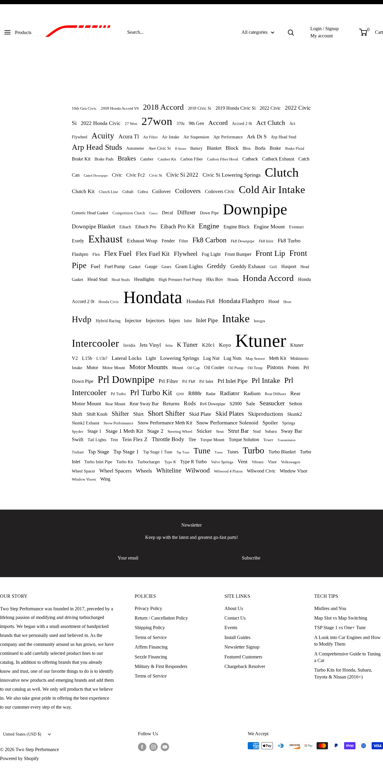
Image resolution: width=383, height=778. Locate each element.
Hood (273, 301)
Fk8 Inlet (266, 241)
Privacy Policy (148, 608)
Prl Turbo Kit (151, 392)
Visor (272, 461)
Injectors (155, 320)
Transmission (286, 440)
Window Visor (293, 470)
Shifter (120, 413)
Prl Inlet (206, 381)
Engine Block (237, 226)
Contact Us (235, 617)
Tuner (219, 452)
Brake (275, 148)
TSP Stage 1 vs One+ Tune (340, 627)
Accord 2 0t (242, 123)
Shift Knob (96, 414)
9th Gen (196, 123)
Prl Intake (266, 380)
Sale (250, 403)
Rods (190, 403)
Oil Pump (236, 368)
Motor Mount (113, 367)
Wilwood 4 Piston (228, 471)
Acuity (103, 135)
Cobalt (127, 191)
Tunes (232, 451)
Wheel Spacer (83, 471)
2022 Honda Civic (101, 123)
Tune (202, 450)
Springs (288, 423)
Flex (96, 254)
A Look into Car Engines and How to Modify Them (347, 640)
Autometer (135, 148)
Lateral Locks (127, 358)
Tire (192, 439)
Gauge (151, 266)
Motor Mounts (148, 367)
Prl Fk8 (188, 381)
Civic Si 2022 (182, 175)
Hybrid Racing (108, 320)
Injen (174, 320)
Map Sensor (255, 359)
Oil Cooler (214, 367)
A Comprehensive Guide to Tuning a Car (347, 657)
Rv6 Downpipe (212, 403)
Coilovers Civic (220, 191)
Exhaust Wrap (142, 241)
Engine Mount (269, 227)
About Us (233, 608)
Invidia (129, 345)
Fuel (95, 266)
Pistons (275, 367)
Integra (259, 321)
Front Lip (270, 253)
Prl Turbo (118, 394)
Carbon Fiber (191, 159)
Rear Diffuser (275, 394)
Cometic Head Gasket (90, 212)
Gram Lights (189, 266)
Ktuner (260, 341)
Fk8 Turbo (289, 241)
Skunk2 (294, 414)
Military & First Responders (161, 666)
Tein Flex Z (135, 439)
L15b (87, 358)
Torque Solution (244, 439)
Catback (250, 158)
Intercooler (95, 343)
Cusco (153, 213)
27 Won (131, 124)
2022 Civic (270, 108)
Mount (177, 367)
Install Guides (237, 637)
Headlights (144, 279)
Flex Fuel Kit (153, 253)
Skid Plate (200, 414)
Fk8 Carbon (209, 240)
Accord (218, 122)
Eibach (125, 226)
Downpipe (255, 209)
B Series (180, 148)
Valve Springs (222, 462)
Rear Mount (115, 403)
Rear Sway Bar (144, 403)
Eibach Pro (145, 226)
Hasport (288, 266)
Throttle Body (168, 439)
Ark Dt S (257, 137)
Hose (287, 302)
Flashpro (80, 254)
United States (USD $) (22, 734)
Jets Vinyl (150, 345)
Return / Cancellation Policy (161, 617)
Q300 (180, 394)
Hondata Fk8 (200, 301)
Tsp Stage (98, 452)
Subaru (271, 431)
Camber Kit (167, 159)
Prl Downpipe (126, 379)
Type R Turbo (193, 461)
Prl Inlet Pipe (232, 381)
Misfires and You (330, 608)
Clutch (282, 172)
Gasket (135, 266)
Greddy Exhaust (247, 266)
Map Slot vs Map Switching (340, 617)
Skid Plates (229, 413)
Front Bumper (238, 254)
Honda (232, 279)
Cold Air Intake (272, 189)
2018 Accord (163, 107)
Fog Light (211, 254)
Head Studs (121, 280)
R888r (195, 393)
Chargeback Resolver (244, 666)
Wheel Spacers (115, 471)
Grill (273, 267)
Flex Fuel (118, 253)
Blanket (214, 148)
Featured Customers (243, 656)
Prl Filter (168, 381)
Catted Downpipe (96, 175)
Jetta (169, 345)
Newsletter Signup (241, 646)
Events (230, 627)
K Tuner (187, 344)
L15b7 (101, 358)
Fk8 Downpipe (243, 241)
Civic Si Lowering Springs (232, 175)
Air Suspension (196, 136)
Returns (171, 403)
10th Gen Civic (84, 108)
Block (232, 148)
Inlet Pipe (207, 320)
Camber (146, 159)
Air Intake (170, 136)
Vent (242, 461)
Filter (183, 241)
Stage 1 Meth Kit (124, 431)
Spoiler (270, 423)
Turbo (253, 450)
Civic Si (155, 175)
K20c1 (208, 345)
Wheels (144, 471)
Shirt (138, 414)
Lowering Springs (179, 358)
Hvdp (82, 319)
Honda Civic (108, 302)
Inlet (188, 320)
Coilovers (188, 191)
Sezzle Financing (151, 656)
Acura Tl (128, 136)
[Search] (290, 32)
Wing (105, 479)
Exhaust (105, 239)
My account (321, 35)
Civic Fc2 (135, 175)
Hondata (152, 297)
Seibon (295, 403)
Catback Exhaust (278, 158)
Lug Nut (211, 358)
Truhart (78, 452)
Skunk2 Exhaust (85, 423)
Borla (260, 148)
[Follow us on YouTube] (165, 746)
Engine (209, 226)
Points (293, 367)
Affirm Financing (151, 646)
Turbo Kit (124, 461)
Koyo (225, 345)
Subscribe (251, 557)
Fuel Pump (114, 266)
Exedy (78, 240)
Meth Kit (277, 358)
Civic (117, 175)
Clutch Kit (83, 191)
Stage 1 (94, 431)
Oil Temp (255, 368)
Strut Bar (238, 431)
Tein (114, 439)
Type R (170, 462)
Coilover (161, 191)
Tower (268, 440)
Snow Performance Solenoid (227, 423)
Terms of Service (151, 637)
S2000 (236, 403)
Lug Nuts (232, 358)
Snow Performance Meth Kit (165, 422)
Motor (92, 367)
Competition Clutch (129, 213)
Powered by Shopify (19, 758)
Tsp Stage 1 (126, 452)
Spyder (77, 431)
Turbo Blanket (282, 451)
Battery (196, 148)
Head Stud (97, 279)
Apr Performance (228, 136)
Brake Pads (104, 159)
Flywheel (185, 253)
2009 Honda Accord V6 (120, 108)
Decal (167, 212)
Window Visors (84, 479)
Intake (236, 318)
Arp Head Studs (97, 147)
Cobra (143, 191)
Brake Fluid (294, 148)
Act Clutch (270, 122)
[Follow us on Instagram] (153, 746)
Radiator (229, 393)
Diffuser (186, 212)
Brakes (127, 158)
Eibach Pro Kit (177, 226)
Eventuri (296, 226)
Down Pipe (209, 212)
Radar (211, 393)
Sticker (204, 431)
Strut (220, 431)
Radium (252, 393)
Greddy (216, 265)
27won (157, 121)
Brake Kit (81, 158)
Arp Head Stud (283, 136)
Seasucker (272, 403)
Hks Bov (214, 279)
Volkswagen (290, 462)
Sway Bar (291, 431)
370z (181, 123)
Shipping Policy (150, 627)
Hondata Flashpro (241, 300)
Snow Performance (118, 423)
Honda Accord (268, 278)
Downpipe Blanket (93, 226)
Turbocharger (148, 461)
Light (151, 358)
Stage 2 (155, 431)
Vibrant (258, 462)
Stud (257, 431)
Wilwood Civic (261, 470)
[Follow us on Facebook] (142, 746)
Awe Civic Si (159, 148)
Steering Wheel (180, 431)
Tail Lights (97, 439)
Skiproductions (265, 414)
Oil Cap (193, 368)
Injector (133, 320)
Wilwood (198, 470)
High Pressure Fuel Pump (180, 279)
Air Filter (150, 137)
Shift (77, 414)
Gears (166, 266)
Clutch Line (108, 192)
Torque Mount (212, 439)
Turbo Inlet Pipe (98, 461)
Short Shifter (166, 413)
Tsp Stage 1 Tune (157, 452)
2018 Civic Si (199, 108)
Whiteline (168, 470)
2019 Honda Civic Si (235, 108)
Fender (168, 240)
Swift (77, 439)
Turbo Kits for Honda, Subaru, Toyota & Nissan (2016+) (343, 673)
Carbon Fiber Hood (222, 159)
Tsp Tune (183, 452)
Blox (247, 148)
